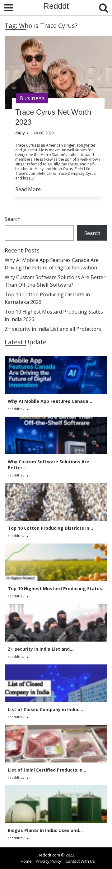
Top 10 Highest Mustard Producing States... (57, 588)
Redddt (56, 6)
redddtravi (17, 408)
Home (26, 861)
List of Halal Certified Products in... (47, 770)
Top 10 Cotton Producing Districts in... (50, 528)
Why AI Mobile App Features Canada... (50, 401)
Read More (28, 189)
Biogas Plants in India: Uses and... (45, 830)
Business (32, 98)
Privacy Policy (48, 861)
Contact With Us (80, 861)
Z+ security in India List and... (40, 649)
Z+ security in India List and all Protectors (53, 328)
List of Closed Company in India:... (45, 709)
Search (13, 219)
